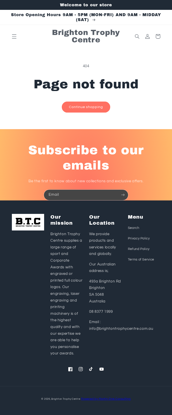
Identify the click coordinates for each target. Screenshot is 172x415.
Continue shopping (86, 107)
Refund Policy (139, 249)
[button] (14, 36)
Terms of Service (141, 259)
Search (133, 228)
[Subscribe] (123, 194)
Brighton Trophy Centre (65, 399)
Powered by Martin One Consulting (106, 399)
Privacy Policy (139, 238)
